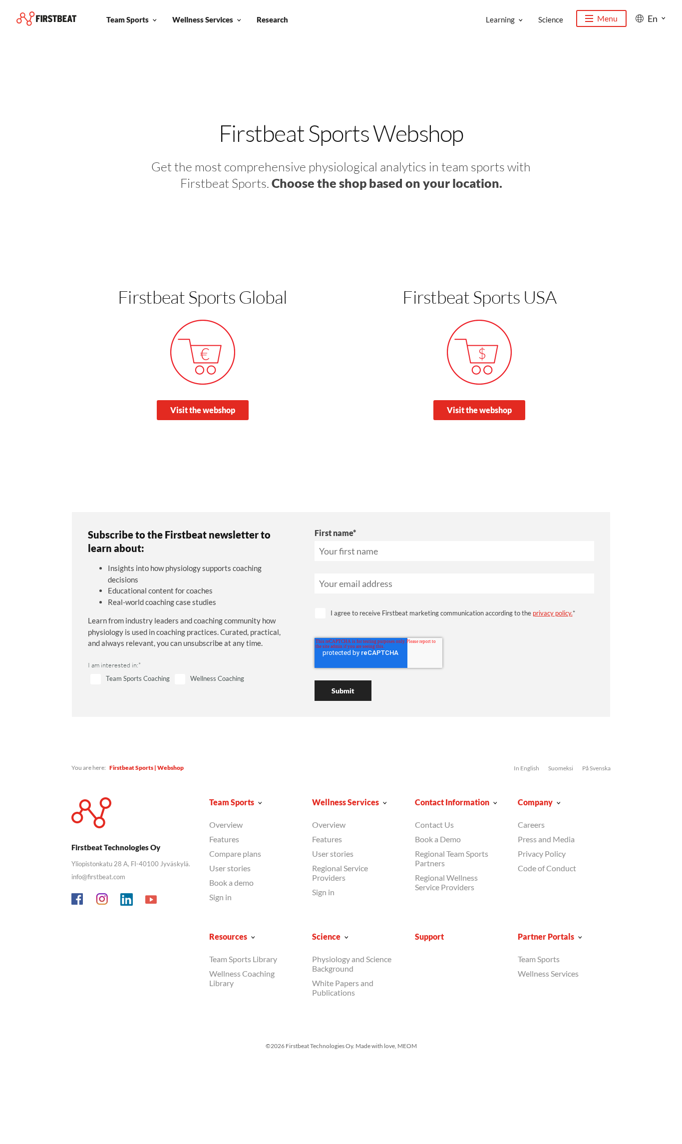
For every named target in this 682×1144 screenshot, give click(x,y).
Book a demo (231, 882)
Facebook (77, 899)
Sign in (220, 897)
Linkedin (126, 899)
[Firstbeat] (46, 18)
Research (272, 19)
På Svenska (596, 768)
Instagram (102, 899)
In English (526, 768)
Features (224, 839)
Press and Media (546, 839)
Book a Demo (438, 839)
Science (550, 19)
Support (429, 936)
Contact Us (434, 824)
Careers (531, 824)
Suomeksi (560, 768)
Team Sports (127, 19)
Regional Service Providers (340, 872)
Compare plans (235, 853)
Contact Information (452, 802)
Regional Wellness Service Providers (446, 882)
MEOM (407, 1046)
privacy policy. (553, 613)
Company (535, 802)
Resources (228, 936)
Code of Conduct (547, 868)
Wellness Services (202, 19)
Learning (500, 19)
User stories (230, 868)
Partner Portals (546, 936)
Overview (226, 824)
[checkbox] (189, 679)
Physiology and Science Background (351, 963)
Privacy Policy (542, 853)
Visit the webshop (202, 410)
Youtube (151, 899)
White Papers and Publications (342, 987)
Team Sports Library (243, 959)
